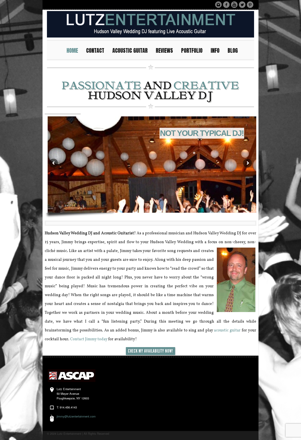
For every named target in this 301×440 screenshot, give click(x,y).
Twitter (242, 4)
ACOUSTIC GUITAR (130, 51)
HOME (72, 51)
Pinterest (250, 4)
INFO (215, 51)
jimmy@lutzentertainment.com (76, 416)
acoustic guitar (227, 330)
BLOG (233, 51)
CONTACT (95, 51)
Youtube (234, 4)
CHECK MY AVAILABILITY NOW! (150, 351)
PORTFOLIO (192, 51)
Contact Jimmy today (88, 339)
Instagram (218, 4)
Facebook (226, 4)
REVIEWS (164, 51)
